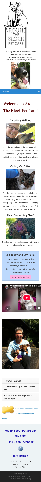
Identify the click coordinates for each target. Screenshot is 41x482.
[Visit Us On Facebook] (20, 451)
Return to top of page (20, 473)
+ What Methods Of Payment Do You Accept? (18, 397)
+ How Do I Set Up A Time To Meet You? (19, 388)
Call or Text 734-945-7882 (20, 277)
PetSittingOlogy (26, 479)
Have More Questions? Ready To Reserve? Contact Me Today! (20, 413)
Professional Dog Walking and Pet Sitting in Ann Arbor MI (20, 25)
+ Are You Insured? (12, 381)
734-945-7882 (20, 467)
